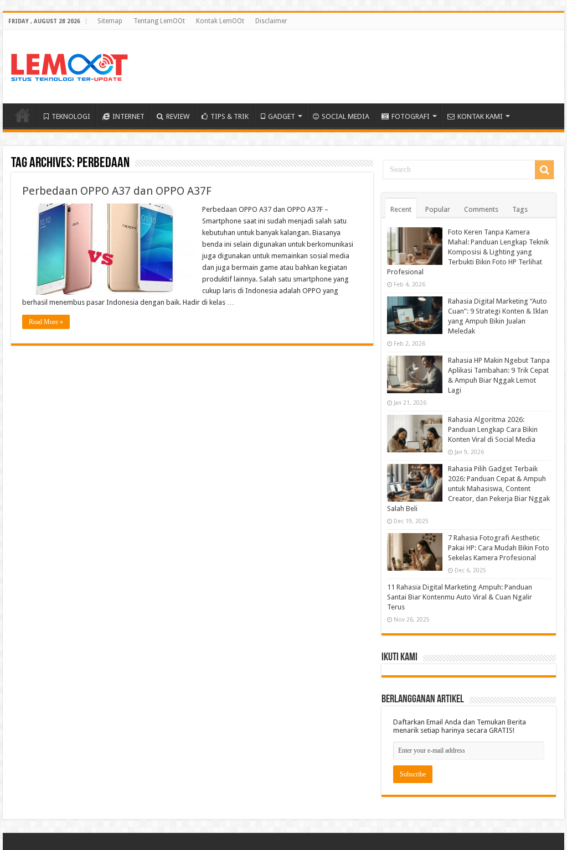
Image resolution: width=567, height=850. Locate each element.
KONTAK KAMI (480, 116)
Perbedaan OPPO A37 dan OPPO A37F (117, 190)
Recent (400, 209)
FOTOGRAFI (410, 116)
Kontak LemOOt (220, 21)
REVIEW (177, 116)
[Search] (544, 169)
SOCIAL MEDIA (345, 116)
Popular (437, 209)
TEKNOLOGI (70, 116)
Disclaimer (271, 21)
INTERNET (128, 116)
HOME (22, 115)
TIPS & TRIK (229, 116)
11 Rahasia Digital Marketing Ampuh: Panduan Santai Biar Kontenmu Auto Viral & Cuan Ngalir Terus (459, 597)
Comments (481, 209)
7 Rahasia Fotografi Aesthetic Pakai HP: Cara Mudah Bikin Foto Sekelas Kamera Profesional (498, 548)
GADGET (281, 116)
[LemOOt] (69, 65)
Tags (520, 209)
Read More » (46, 322)
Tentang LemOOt (159, 21)
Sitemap (109, 21)
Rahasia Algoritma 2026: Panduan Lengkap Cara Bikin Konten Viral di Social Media (493, 429)
